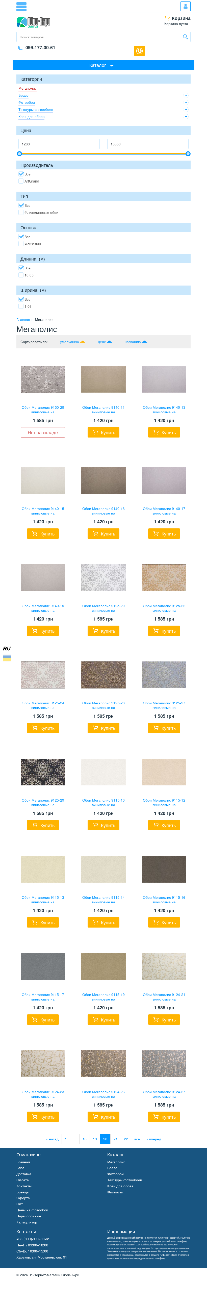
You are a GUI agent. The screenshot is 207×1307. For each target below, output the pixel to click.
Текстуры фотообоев (35, 109)
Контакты (24, 1185)
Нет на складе (43, 432)
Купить (108, 432)
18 (85, 1138)
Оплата (22, 1179)
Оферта (23, 1197)
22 (126, 1138)
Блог (20, 1167)
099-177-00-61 (40, 47)
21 (116, 1138)
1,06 (28, 306)
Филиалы (115, 1191)
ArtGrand (31, 181)
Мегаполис (27, 88)
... (74, 1138)
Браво (23, 95)
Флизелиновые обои (41, 212)
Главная (23, 1161)
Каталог (97, 65)
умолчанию (69, 341)
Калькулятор (26, 1221)
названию (133, 341)
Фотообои (26, 102)
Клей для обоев (31, 116)
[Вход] (185, 6)
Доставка (23, 1173)
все (137, 1138)
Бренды (22, 1191)
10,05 (29, 274)
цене (102, 341)
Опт (19, 1203)
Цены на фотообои (32, 1209)
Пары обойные (28, 1215)
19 (95, 1138)
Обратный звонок (139, 51)
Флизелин (32, 243)
